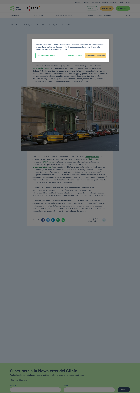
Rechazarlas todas (75, 55)
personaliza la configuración (56, 49)
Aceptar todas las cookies (95, 55)
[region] (70, 50)
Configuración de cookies (46, 55)
